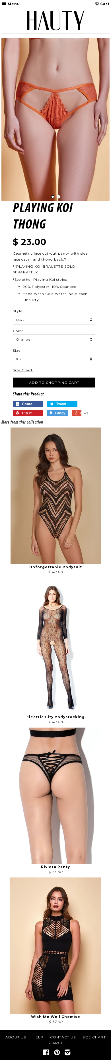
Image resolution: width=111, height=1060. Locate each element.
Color (18, 331)
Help (38, 1037)
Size (16, 350)
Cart (104, 4)
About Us (15, 1037)
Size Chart (23, 370)
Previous (13, 119)
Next (97, 119)
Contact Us (63, 1037)
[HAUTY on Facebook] (46, 1053)
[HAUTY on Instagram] (67, 1053)
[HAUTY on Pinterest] (57, 1053)
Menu (13, 4)
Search (56, 1043)
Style (17, 311)
